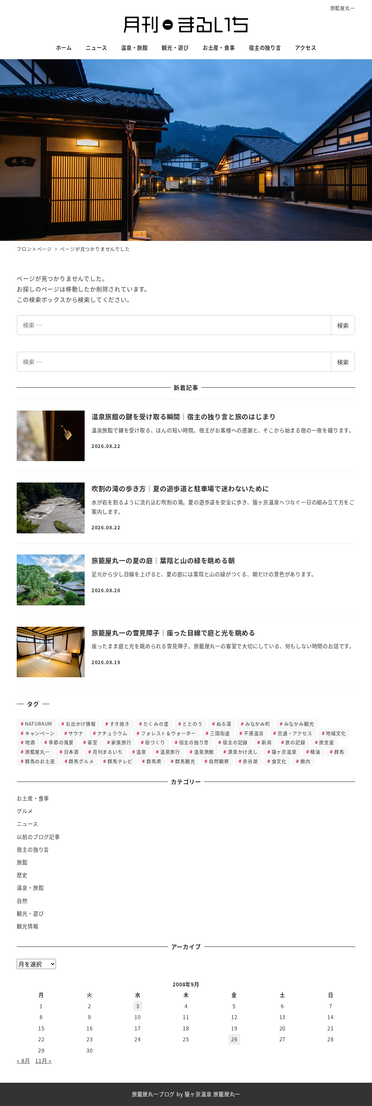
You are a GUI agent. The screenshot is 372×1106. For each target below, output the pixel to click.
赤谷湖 (250, 761)
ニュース (27, 823)
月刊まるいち (108, 751)
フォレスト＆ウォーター (168, 733)
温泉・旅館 (30, 887)
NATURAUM (38, 723)
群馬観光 (185, 761)
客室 (93, 742)
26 (234, 1039)
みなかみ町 (257, 723)
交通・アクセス (295, 733)
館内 (305, 761)
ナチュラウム (112, 733)
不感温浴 (254, 733)
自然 (22, 900)
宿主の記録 (235, 742)
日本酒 (71, 751)
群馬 (339, 751)
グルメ (25, 811)
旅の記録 (295, 742)
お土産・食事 (33, 798)
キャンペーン (40, 733)
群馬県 (153, 761)
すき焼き (120, 723)
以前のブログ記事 (38, 836)
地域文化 (336, 733)
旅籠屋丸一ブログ (153, 1094)
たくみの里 (156, 723)
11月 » (43, 1060)
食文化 (279, 761)
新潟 (267, 742)
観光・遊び (30, 913)
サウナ (75, 733)
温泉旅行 (170, 751)
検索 (343, 325)
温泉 (141, 751)
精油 (315, 751)
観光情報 (27, 926)
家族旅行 (121, 742)
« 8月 (23, 1060)
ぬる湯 (224, 723)
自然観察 (219, 761)
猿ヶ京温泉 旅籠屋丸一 (212, 1094)
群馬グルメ (81, 761)
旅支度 (326, 742)
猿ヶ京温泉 (284, 751)
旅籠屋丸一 (342, 7)
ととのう (192, 723)
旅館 (22, 862)
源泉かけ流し (243, 751)
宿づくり (155, 742)
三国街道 (220, 733)
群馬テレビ (120, 761)
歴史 (22, 875)
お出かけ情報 (81, 723)
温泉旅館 (204, 751)
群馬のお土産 (40, 761)
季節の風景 (61, 742)
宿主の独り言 (194, 742)
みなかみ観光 (299, 723)
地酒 (30, 742)
